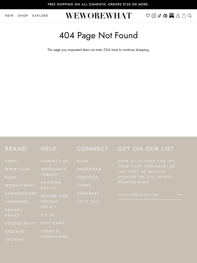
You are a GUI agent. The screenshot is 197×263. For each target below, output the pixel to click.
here (115, 49)
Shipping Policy (51, 185)
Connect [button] (92, 149)
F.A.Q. (48, 214)
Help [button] (49, 149)
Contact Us (54, 160)
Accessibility (20, 223)
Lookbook (16, 201)
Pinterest (88, 193)
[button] (23, 15)
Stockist (15, 231)
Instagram (89, 169)
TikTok (84, 185)
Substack (87, 177)
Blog (11, 177)
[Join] (175, 194)
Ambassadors (21, 193)
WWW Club (17, 169)
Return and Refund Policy (54, 201)
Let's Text (88, 201)
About (12, 160)
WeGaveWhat (20, 185)
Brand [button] (16, 149)
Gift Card (52, 223)
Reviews (14, 239)
